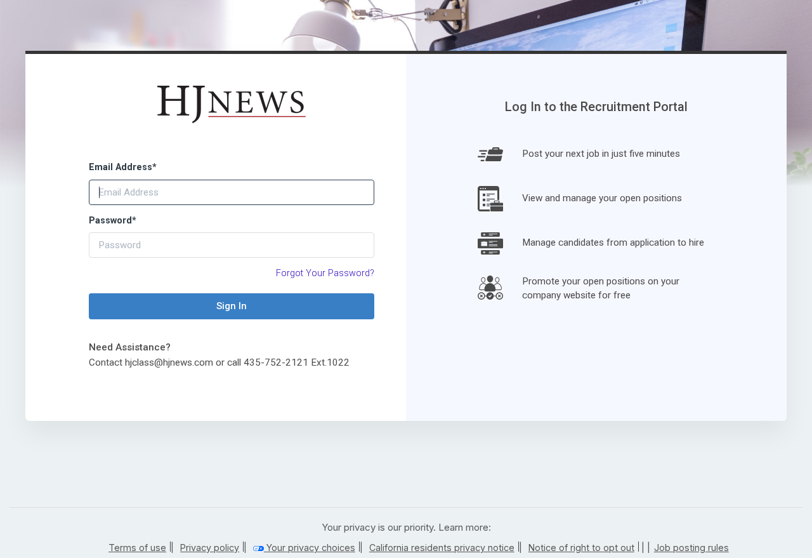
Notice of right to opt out (581, 547)
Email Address (123, 167)
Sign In (231, 306)
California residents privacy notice (441, 547)
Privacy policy (209, 547)
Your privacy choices (309, 547)
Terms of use (137, 547)
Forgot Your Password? (325, 273)
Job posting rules (691, 547)
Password (112, 220)
